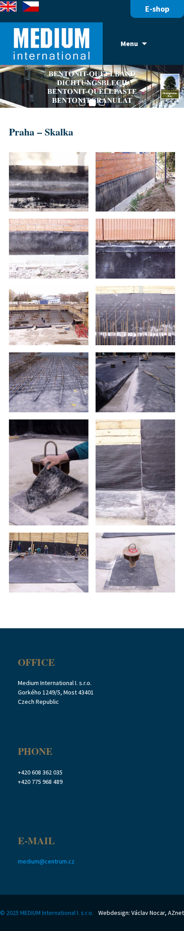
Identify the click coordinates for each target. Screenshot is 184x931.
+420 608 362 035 (40, 772)
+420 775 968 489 (40, 782)
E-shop (157, 9)
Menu (129, 43)
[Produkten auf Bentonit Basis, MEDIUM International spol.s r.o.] (51, 43)
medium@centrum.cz (46, 861)
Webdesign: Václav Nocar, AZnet (141, 913)
